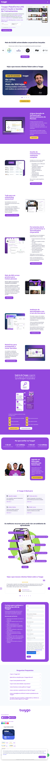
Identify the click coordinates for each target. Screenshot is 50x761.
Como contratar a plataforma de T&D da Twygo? (22, 690)
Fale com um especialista (37, 477)
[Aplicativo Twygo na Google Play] (12, 718)
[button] (22, 97)
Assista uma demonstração (26, 428)
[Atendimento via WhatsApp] (47, 755)
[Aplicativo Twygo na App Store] (5, 718)
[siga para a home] (4, 2)
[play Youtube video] (25, 82)
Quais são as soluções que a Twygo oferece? (21, 677)
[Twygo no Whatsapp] (4, 723)
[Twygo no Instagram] (6, 723)
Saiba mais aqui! (34, 137)
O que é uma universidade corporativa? (20, 683)
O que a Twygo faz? (15, 674)
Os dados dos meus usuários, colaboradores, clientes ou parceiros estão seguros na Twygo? (24, 698)
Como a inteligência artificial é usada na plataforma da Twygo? (24, 694)
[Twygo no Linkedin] (2, 723)
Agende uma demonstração (35, 183)
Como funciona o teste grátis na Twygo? (20, 687)
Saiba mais (8, 501)
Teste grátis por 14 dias (25, 101)
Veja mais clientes (25, 56)
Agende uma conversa (13, 428)
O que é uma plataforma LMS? (17, 680)
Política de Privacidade (12, 27)
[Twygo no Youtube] (8, 723)
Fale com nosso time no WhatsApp (12, 215)
